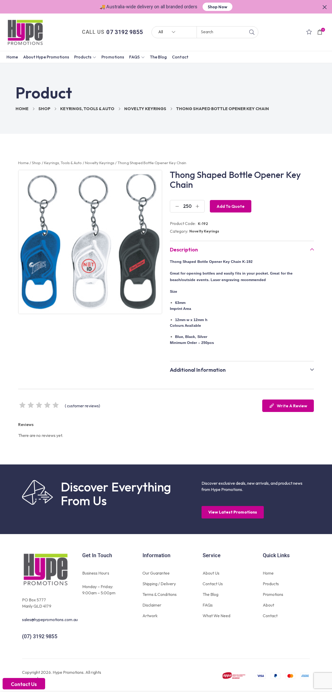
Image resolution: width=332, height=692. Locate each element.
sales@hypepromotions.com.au (50, 619)
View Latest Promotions (232, 512)
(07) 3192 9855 (39, 636)
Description (184, 249)
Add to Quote (231, 206)
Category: (179, 231)
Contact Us (24, 684)
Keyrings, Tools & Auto (87, 108)
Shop (44, 108)
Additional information (198, 370)
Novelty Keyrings (145, 108)
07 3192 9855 (124, 32)
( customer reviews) (82, 405)
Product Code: (183, 223)
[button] (325, 6)
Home (22, 108)
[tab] (242, 249)
